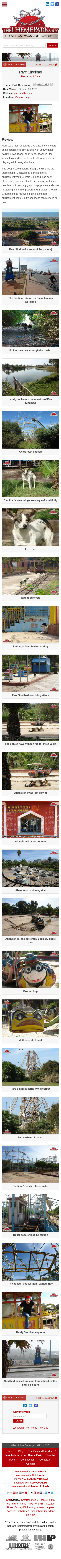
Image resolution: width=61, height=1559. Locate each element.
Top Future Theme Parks (19, 1503)
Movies (51, 1455)
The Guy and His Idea (40, 1451)
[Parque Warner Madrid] (47, 1399)
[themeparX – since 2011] (25, 1541)
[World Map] (14, 1399)
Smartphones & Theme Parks (37, 1500)
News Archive (11, 1455)
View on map (22, 97)
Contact (30, 1464)
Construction (27, 1459)
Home (10, 1451)
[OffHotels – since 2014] (18, 1549)
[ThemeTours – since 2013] (12, 1541)
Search (52, 45)
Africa (36, 76)
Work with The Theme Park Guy (30, 1427)
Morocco (26, 76)
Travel (12, 1459)
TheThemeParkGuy (30, 4)
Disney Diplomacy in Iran (29, 1507)
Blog (20, 1451)
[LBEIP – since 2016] (44, 1541)
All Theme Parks (33, 1455)
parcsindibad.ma (23, 93)
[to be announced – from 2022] (51, 1549)
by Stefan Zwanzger (24, 1445)
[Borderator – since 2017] (39, 1549)
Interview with (30, 1471)
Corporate (45, 1459)
